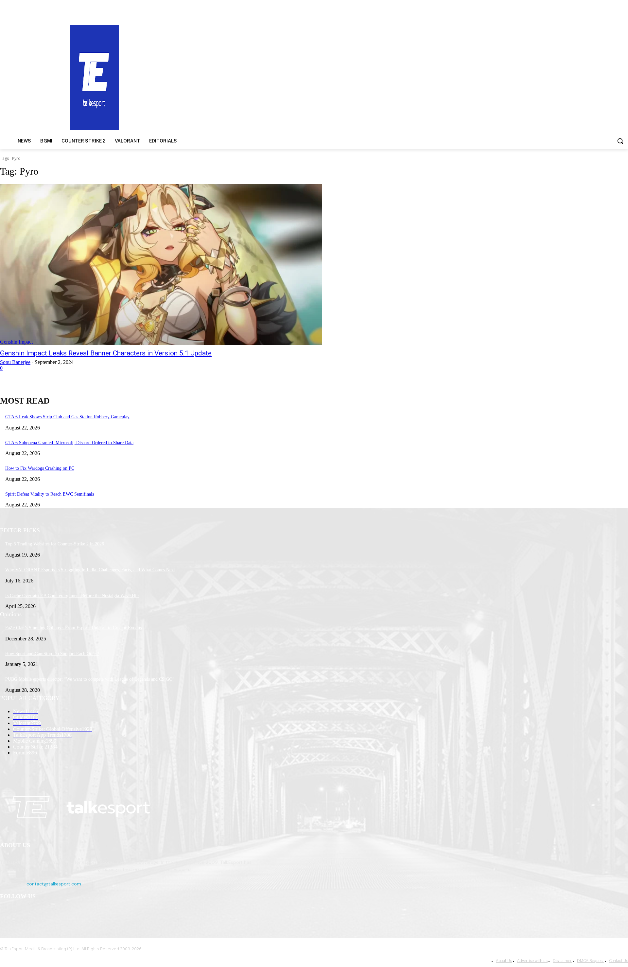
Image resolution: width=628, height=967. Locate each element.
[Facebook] (6, 913)
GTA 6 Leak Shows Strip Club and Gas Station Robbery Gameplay (67, 416)
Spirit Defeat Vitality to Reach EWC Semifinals (49, 494)
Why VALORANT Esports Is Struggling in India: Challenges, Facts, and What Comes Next (90, 569)
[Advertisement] (408, 77)
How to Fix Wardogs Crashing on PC (39, 468)
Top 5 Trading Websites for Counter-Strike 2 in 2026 (54, 543)
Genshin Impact (16, 342)
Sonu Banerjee (15, 362)
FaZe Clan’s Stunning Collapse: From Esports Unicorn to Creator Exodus (73, 627)
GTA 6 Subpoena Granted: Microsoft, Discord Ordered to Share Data (69, 442)
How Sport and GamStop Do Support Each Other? (52, 653)
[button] (620, 141)
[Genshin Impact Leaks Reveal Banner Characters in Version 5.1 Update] (161, 264)
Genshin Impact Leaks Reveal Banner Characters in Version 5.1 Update (106, 353)
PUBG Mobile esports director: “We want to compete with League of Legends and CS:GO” (89, 679)
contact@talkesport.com (53, 884)
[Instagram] (23, 913)
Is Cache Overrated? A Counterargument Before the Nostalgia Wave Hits (72, 595)
